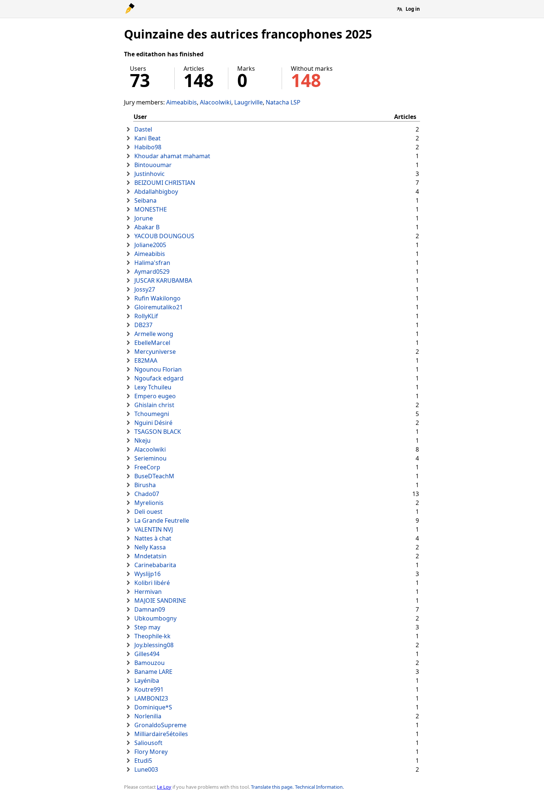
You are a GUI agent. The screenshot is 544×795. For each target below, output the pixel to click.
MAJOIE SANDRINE (160, 600)
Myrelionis (149, 503)
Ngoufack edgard (159, 378)
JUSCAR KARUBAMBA (163, 280)
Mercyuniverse (155, 351)
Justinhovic (149, 174)
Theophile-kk (152, 636)
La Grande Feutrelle (161, 520)
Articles (405, 117)
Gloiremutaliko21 (158, 307)
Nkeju (142, 440)
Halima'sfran (152, 263)
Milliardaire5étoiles (161, 734)
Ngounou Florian (158, 369)
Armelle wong (153, 334)
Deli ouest (148, 512)
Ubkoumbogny (155, 618)
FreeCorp (147, 467)
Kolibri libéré (152, 583)
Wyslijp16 (147, 574)
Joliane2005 (150, 245)
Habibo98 (147, 147)
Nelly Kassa (150, 547)
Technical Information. (319, 787)
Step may (147, 627)
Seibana (145, 200)
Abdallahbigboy (156, 191)
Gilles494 (146, 654)
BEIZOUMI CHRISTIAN (164, 183)
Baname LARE (153, 672)
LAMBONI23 (151, 698)
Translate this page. (272, 787)
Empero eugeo (155, 396)
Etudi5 (143, 760)
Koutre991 (149, 689)
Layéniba (146, 680)
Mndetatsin (150, 556)
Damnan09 (149, 609)
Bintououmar (153, 165)
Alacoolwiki (215, 102)
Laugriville (248, 102)
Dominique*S (153, 707)
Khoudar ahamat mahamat (172, 156)
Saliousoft (148, 743)
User (140, 117)
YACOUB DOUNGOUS (164, 236)
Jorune (143, 218)
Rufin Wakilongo (157, 298)
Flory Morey (151, 752)
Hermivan (148, 592)
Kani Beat (147, 138)
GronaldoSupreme (160, 725)
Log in (413, 9)
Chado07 (146, 494)
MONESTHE (150, 209)
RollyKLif (146, 316)
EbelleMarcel (152, 343)
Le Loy (164, 787)
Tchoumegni (151, 414)
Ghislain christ (154, 405)
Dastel (143, 129)
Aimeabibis (181, 102)
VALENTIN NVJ (153, 529)
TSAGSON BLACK (157, 432)
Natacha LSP (283, 102)
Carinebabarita (155, 565)
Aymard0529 (151, 271)
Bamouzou (149, 663)
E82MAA (145, 360)
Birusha (145, 485)
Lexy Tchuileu (152, 387)
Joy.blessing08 (154, 645)
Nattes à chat (152, 538)
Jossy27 (144, 289)
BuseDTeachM (154, 476)
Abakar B (146, 227)
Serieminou (150, 458)
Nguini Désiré (153, 423)
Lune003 (146, 769)
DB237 (143, 325)
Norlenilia (147, 716)
